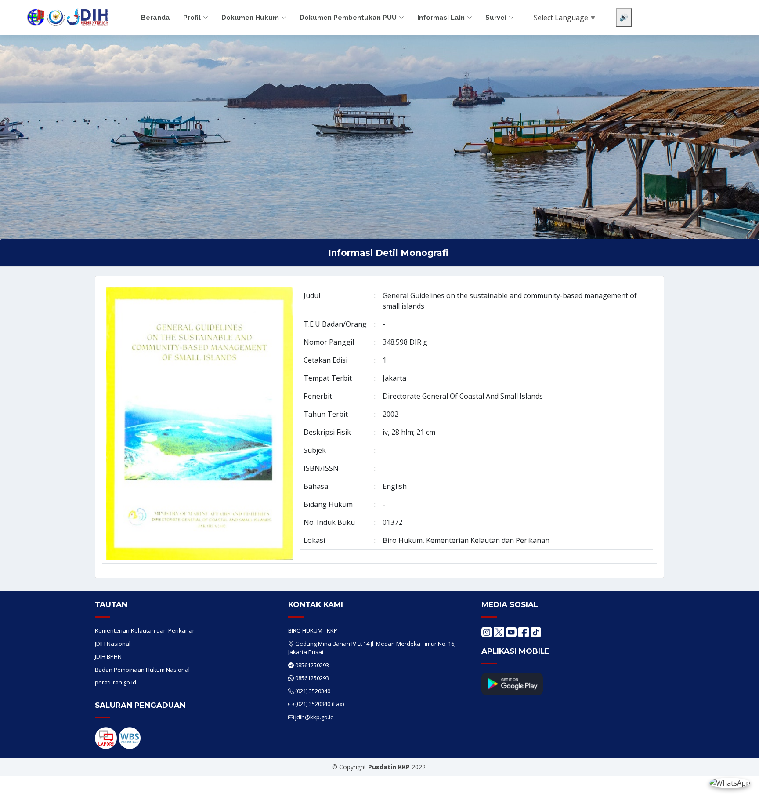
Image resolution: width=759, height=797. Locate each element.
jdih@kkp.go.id (314, 717)
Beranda (155, 18)
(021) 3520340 (312, 691)
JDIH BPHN (108, 656)
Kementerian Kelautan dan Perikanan (145, 630)
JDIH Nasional (112, 644)
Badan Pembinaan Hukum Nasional (142, 669)
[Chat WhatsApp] (729, 782)
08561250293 (312, 665)
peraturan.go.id (115, 682)
